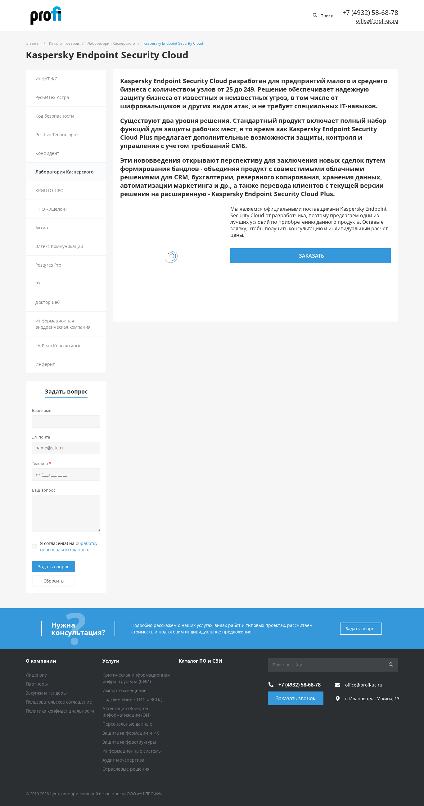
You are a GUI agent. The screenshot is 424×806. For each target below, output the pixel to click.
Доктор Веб (47, 302)
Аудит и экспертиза (123, 760)
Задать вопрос (53, 567)
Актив (41, 228)
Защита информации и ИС (131, 733)
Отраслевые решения (126, 769)
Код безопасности (54, 116)
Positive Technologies (57, 134)
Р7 (37, 283)
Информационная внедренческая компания (63, 324)
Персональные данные (127, 724)
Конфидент (47, 153)
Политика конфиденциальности (60, 711)
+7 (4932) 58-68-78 (370, 12)
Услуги (111, 661)
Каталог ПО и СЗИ (200, 661)
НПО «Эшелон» (51, 209)
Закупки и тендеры (46, 693)
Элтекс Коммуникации (59, 246)
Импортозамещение (124, 690)
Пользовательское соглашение (59, 702)
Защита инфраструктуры (129, 742)
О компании (41, 661)
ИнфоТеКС (46, 79)
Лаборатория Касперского (64, 172)
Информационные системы (132, 751)
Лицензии (36, 675)
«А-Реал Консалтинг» (57, 346)
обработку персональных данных (68, 546)
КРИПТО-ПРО (49, 190)
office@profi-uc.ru (377, 21)
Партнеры (37, 684)
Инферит (45, 364)
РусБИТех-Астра (52, 97)
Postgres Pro (48, 265)
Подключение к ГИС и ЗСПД (132, 699)
